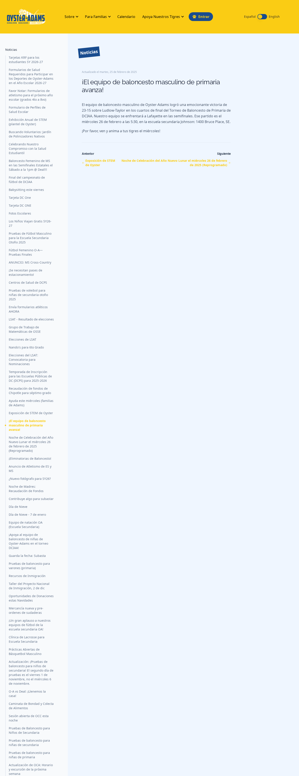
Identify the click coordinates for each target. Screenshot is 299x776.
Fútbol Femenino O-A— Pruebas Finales (26, 252)
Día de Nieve (18, 507)
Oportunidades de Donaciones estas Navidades (31, 598)
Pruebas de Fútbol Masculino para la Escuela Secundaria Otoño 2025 (30, 237)
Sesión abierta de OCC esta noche (29, 718)
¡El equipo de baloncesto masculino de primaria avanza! (27, 425)
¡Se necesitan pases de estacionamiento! (25, 272)
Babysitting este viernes (26, 190)
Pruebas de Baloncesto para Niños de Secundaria (29, 730)
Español (250, 16)
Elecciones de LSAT (22, 339)
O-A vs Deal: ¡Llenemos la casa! (27, 693)
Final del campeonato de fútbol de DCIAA (27, 179)
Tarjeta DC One (20, 197)
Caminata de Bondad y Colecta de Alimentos (31, 706)
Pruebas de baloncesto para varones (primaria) (29, 565)
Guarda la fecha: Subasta (27, 556)
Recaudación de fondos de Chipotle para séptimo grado (30, 390)
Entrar (203, 16)
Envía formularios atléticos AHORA (28, 309)
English (274, 16)
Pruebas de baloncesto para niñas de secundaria (29, 742)
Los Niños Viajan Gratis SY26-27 (30, 223)
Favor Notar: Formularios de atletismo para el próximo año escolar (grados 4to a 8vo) (31, 95)
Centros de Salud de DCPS (28, 282)
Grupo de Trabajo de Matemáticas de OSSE (25, 329)
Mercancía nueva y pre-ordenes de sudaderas (26, 610)
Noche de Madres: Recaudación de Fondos (26, 488)
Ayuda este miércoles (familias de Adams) (31, 403)
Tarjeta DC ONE (20, 205)
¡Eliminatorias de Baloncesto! (30, 458)
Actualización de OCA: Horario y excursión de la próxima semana (31, 769)
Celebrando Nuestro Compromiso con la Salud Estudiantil (27, 148)
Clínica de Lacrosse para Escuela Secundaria (26, 639)
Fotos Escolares (20, 213)
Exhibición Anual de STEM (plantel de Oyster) (28, 122)
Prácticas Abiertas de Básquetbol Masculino (25, 651)
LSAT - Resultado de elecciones (31, 319)
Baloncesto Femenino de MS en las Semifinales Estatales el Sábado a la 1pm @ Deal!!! (31, 165)
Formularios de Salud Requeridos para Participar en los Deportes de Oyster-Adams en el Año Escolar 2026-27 (31, 76)
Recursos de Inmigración (27, 576)
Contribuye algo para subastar (31, 499)
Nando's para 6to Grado (26, 347)
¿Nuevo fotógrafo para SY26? (30, 479)
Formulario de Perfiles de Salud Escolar (27, 109)
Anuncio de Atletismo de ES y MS (30, 468)
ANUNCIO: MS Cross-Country (30, 262)
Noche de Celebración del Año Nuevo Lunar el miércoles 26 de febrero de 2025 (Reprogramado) (31, 444)
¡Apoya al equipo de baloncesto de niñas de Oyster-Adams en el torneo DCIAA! (28, 541)
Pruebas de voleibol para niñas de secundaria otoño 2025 (28, 294)
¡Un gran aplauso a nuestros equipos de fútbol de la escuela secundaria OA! (30, 624)
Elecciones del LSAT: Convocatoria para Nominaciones (23, 359)
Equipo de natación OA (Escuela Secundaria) (25, 524)
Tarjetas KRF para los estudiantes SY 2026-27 (26, 59)
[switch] (262, 16)
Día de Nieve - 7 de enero (27, 514)
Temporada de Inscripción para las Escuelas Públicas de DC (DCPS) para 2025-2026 (30, 376)
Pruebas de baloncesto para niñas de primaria (29, 755)
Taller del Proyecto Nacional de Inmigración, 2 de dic (29, 586)
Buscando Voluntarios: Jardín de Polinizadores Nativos (30, 134)
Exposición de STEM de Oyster (31, 413)
